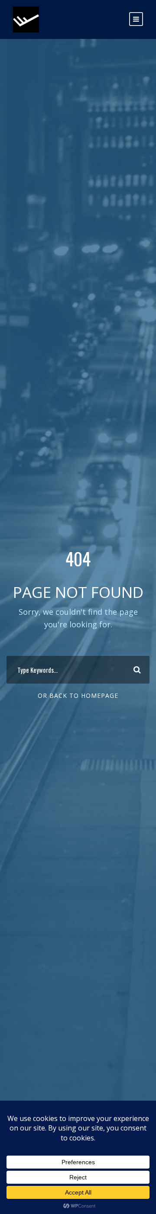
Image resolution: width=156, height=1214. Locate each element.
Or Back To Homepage (78, 695)
